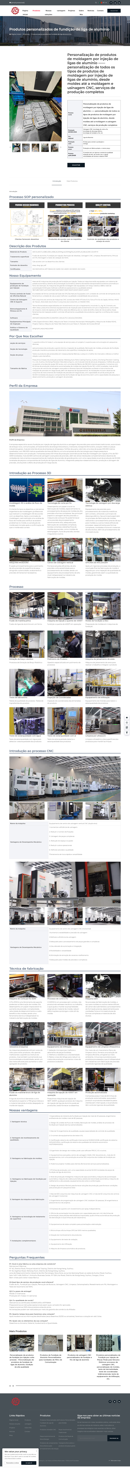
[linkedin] (119, 2)
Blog (11, 1435)
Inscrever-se (114, 1438)
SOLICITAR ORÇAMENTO (114, 11)
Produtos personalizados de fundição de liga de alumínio (51, 34)
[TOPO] (127, 732)
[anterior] (10, 147)
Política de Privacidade (72, 1460)
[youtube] (115, 2)
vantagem (61, 11)
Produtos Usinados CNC (48, 1429)
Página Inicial (25, 11)
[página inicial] (15, 10)
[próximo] (61, 147)
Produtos (36, 11)
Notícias (91, 11)
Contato (100, 11)
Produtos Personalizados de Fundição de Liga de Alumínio (49, 1423)
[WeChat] (127, 727)
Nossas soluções (48, 11)
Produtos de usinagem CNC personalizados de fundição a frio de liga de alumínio (21, 1357)
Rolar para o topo (116, 1460)
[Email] (127, 717)
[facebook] (111, 2)
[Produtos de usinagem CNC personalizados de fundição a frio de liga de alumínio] (21, 1343)
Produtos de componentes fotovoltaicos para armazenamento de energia (49, 1446)
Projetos (71, 11)
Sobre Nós (81, 11)
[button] (10, 1386)
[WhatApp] (127, 722)
